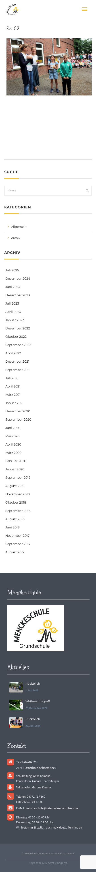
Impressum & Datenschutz (48, 863)
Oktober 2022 (16, 337)
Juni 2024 (12, 287)
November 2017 (17, 536)
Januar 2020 (14, 469)
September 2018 (18, 511)
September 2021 (17, 370)
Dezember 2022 (17, 328)
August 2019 (15, 486)
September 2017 (17, 544)
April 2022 (13, 353)
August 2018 (15, 519)
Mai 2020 (12, 436)
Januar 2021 (14, 403)
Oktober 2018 (15, 502)
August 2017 (14, 552)
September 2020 (18, 420)
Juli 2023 (12, 303)
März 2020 (13, 453)
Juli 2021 (11, 378)
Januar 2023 (14, 320)
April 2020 (13, 444)
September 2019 (18, 478)
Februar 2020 (15, 461)
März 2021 (13, 395)
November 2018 (17, 494)
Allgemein (19, 226)
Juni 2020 (12, 428)
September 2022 (18, 345)
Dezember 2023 (17, 295)
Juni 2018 (12, 527)
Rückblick (32, 683)
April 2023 (13, 312)
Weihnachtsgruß (37, 701)
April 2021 (12, 386)
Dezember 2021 (17, 361)
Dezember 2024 (17, 279)
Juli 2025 (12, 270)
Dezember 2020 (17, 411)
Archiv (15, 238)
